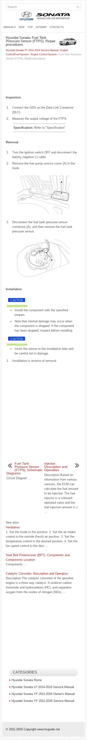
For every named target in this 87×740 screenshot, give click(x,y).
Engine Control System (44, 54)
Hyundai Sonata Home (27, 680)
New (21, 27)
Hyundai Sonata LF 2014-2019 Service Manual (43, 687)
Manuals (9, 27)
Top (30, 27)
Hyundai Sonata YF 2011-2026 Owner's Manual (43, 694)
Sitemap (41, 27)
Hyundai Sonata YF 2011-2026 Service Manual (43, 701)
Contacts (57, 27)
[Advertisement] (43, 77)
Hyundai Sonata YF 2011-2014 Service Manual (32, 50)
